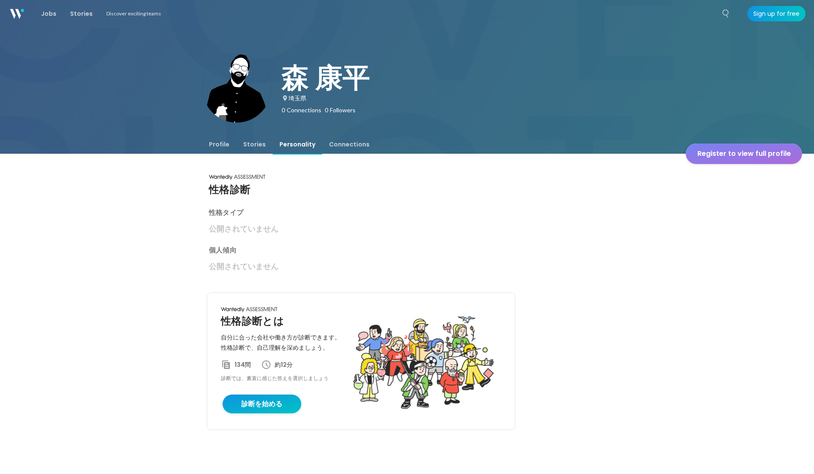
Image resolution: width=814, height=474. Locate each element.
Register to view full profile (744, 153)
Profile (219, 144)
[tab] (219, 144)
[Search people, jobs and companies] (726, 13)
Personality (297, 144)
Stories (254, 144)
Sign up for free (776, 13)
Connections (349, 144)
